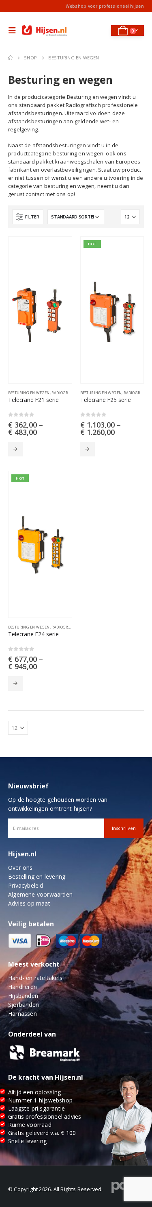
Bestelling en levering (36, 876)
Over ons (20, 867)
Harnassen (22, 1013)
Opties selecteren (15, 449)
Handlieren (22, 987)
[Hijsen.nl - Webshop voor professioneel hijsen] (44, 30)
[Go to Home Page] (10, 58)
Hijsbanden (23, 996)
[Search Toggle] (99, 30)
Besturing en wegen (29, 392)
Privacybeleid (25, 885)
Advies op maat (29, 903)
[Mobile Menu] (14, 30)
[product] (40, 310)
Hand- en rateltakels (35, 978)
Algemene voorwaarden (40, 894)
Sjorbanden (23, 1004)
